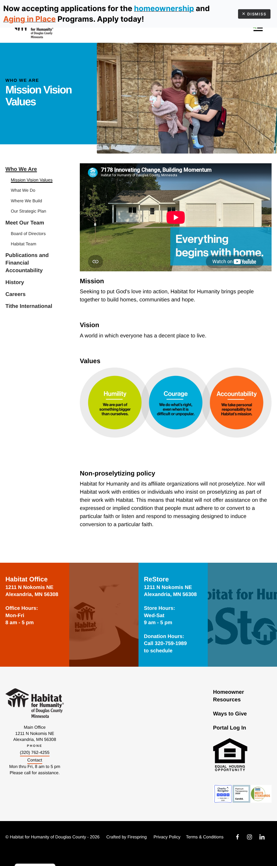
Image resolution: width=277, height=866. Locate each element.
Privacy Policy (166, 837)
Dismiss (256, 14)
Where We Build (26, 201)
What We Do (23, 190)
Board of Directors (28, 234)
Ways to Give (230, 714)
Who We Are (21, 169)
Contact (34, 760)
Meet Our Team (24, 223)
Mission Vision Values (31, 180)
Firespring (137, 837)
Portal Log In (229, 728)
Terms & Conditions (204, 837)
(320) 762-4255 (35, 752)
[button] (257, 27)
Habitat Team (23, 244)
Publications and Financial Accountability (27, 263)
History (14, 282)
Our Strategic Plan (28, 211)
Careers (15, 294)
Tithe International (28, 306)
